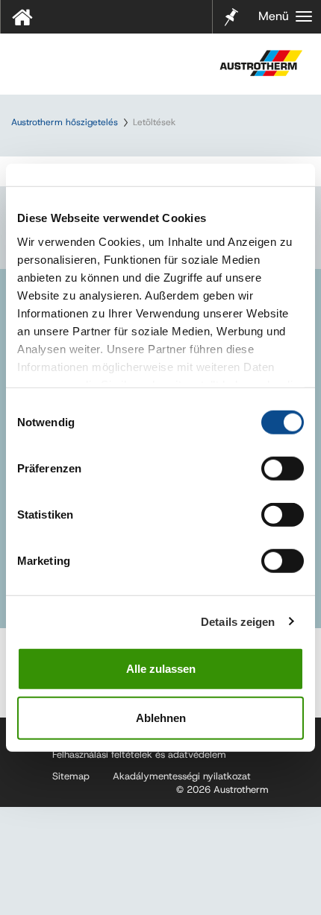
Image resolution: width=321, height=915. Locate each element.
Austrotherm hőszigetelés (64, 122)
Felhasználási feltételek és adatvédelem (139, 754)
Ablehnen (161, 717)
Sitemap (71, 776)
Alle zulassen (161, 668)
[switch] (282, 469)
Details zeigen (238, 621)
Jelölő (231, 7)
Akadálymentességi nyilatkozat (182, 776)
